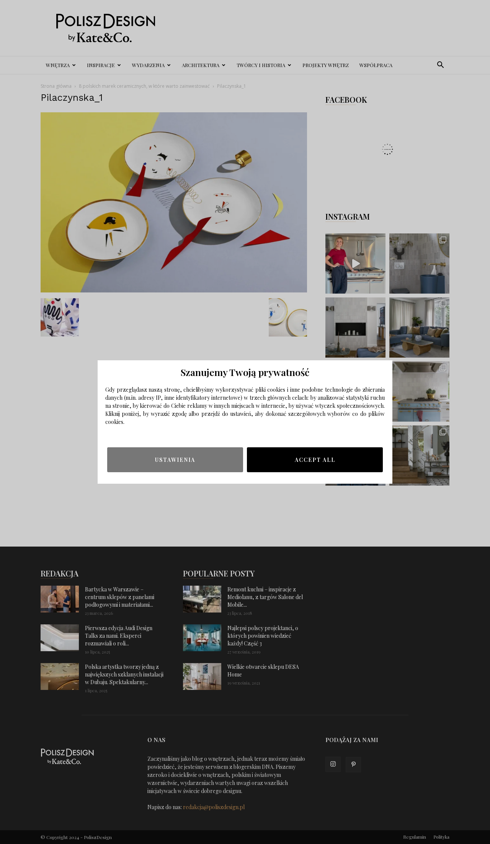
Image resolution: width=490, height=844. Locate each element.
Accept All (315, 459)
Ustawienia (175, 459)
